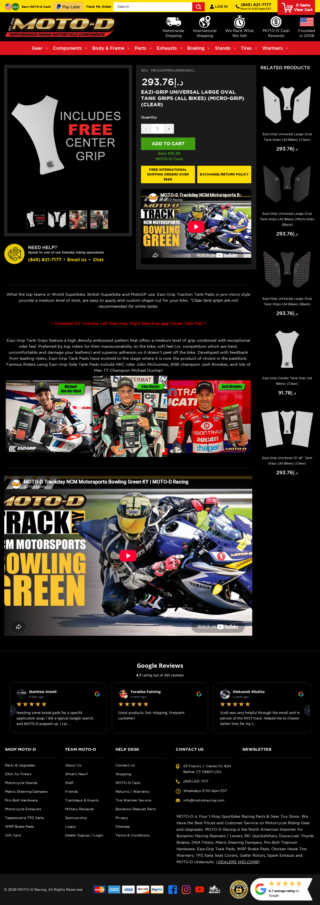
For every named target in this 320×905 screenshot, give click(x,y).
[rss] (215, 889)
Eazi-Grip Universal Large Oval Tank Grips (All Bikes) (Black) (287, 301)
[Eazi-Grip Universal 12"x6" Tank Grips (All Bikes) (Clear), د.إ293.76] (287, 429)
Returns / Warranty (133, 792)
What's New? (76, 774)
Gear (37, 48)
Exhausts (167, 48)
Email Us (77, 259)
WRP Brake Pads (19, 826)
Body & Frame (108, 48)
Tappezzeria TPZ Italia (24, 818)
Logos (70, 826)
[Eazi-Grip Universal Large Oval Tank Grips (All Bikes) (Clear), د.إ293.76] (287, 105)
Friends (71, 792)
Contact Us (125, 765)
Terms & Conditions (133, 835)
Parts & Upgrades (20, 765)
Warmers (272, 48)
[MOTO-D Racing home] (61, 27)
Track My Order (98, 6)
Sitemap (123, 826)
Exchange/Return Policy (224, 174)
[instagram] (186, 889)
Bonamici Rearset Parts (136, 809)
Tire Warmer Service (133, 800)
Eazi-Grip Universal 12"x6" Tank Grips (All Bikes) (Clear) (287, 460)
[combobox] (159, 6)
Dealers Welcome (238, 862)
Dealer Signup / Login (84, 835)
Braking (195, 48)
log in (221, 6)
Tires (246, 48)
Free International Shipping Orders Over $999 (168, 174)
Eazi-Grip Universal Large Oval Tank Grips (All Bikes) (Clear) (287, 137)
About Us (73, 765)
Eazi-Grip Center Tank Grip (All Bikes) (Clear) (287, 381)
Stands (222, 48)
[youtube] (199, 889)
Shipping (123, 774)
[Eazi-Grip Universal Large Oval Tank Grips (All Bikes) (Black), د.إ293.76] (287, 269)
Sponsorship (76, 818)
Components (67, 48)
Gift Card (13, 835)
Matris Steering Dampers (26, 792)
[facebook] (172, 889)
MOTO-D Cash (128, 783)
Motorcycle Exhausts (23, 809)
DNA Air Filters (18, 774)
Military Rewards (79, 809)
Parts (140, 48)
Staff (69, 783)
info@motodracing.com (203, 800)
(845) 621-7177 (255, 6)
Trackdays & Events (82, 800)
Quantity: (149, 117)
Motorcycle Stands (21, 783)
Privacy (122, 818)
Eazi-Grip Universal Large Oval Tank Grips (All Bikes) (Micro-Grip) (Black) (287, 219)
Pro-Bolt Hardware (21, 800)
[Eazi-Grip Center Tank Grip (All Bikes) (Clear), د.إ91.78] (287, 349)
